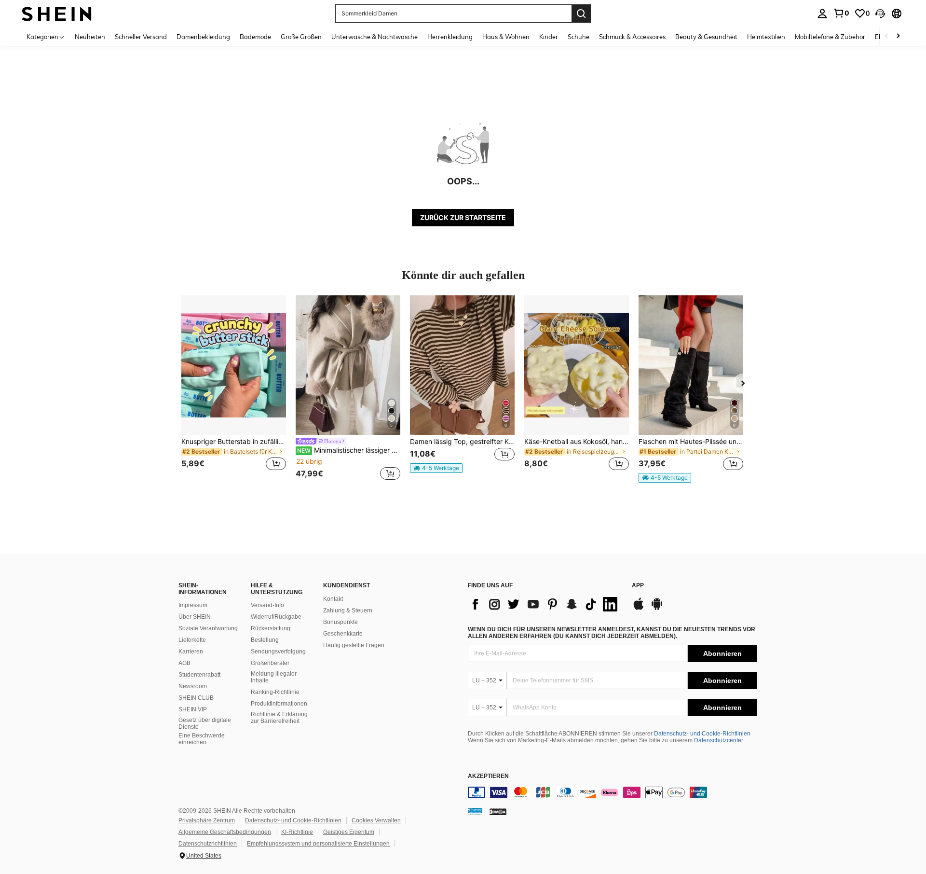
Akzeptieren (488, 776)
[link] (841, 13)
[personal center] (822, 13)
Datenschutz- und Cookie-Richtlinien (702, 733)
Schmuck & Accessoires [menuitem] (632, 37)
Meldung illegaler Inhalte (274, 677)
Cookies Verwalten (376, 820)
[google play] (657, 608)
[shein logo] (57, 13)
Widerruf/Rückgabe (276, 616)
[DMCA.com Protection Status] (498, 811)
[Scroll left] (886, 36)
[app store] (638, 608)
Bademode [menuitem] (255, 37)
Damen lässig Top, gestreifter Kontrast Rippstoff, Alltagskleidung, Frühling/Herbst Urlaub (462, 441)
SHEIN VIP (192, 709)
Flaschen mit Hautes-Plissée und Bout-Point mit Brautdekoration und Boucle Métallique (691, 441)
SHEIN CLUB (196, 697)
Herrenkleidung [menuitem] (450, 37)
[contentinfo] (612, 792)
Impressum (192, 605)
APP (638, 586)
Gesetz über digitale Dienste (204, 723)
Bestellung (265, 640)
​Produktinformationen (279, 703)
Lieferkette (192, 640)
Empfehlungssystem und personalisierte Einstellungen (318, 843)
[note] (436, 468)
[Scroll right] (898, 36)
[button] (880, 13)
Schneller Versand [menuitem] (141, 37)
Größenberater (270, 663)
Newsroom (192, 686)
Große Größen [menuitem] (301, 37)
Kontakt (333, 599)
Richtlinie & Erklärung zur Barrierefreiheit (279, 717)
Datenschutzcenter (718, 740)
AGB (184, 663)
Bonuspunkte (340, 622)
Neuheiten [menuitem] (90, 37)
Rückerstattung (270, 628)
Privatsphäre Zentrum (206, 820)
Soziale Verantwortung (208, 628)
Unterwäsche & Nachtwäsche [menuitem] (374, 37)
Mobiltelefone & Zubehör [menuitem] (830, 37)
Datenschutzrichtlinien (207, 843)
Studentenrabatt (199, 674)
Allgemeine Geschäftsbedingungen (224, 832)
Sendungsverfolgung (278, 651)
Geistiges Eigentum (348, 832)
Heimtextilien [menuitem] (766, 37)
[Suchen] (581, 13)
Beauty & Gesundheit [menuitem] (706, 37)
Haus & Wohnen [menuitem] (506, 37)
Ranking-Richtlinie (275, 692)
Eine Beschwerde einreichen (201, 739)
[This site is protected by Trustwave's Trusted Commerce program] (475, 811)
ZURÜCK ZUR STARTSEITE (463, 217)
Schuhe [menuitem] (578, 37)
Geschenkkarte (343, 633)
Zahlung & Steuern (347, 610)
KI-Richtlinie (297, 832)
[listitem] (233, 388)
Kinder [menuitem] (548, 37)
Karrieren (190, 651)
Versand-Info (267, 605)
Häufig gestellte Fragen (353, 645)
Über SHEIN (194, 616)
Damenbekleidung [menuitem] (203, 37)
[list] (545, 604)
